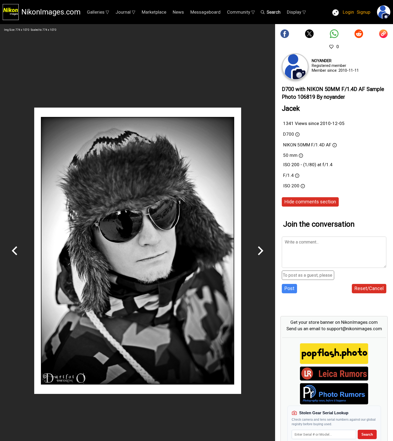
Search (367, 434)
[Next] (260, 257)
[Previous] (15, 257)
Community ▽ (241, 12)
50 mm (290, 155)
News (178, 12)
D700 (288, 134)
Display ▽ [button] (296, 12)
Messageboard (205, 12)
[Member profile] (295, 66)
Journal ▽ (125, 12)
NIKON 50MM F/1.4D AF (307, 144)
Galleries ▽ (98, 12)
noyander (322, 60)
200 (295, 185)
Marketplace (154, 12)
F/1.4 (288, 175)
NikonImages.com (50, 11)
